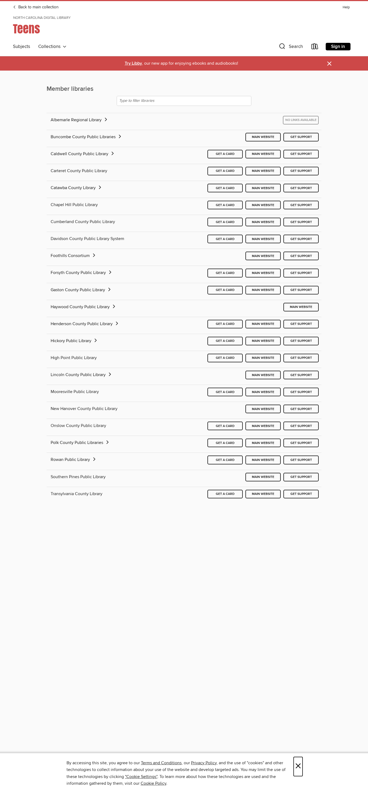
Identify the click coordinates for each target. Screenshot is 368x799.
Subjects (21, 47)
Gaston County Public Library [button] (78, 290)
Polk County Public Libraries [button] (77, 442)
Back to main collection (37, 7)
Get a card (225, 154)
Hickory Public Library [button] (71, 340)
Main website (263, 137)
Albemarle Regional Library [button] (77, 120)
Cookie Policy (153, 783)
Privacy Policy (204, 763)
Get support (301, 137)
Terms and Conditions (161, 763)
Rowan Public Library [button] (71, 459)
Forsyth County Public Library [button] (79, 272)
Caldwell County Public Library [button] (80, 154)
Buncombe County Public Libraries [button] (84, 137)
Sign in (338, 47)
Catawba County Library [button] (74, 187)
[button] (290, 47)
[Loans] (315, 47)
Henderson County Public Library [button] (82, 323)
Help (346, 7)
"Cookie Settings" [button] (141, 776)
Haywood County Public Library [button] (81, 307)
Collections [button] (50, 47)
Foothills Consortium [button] (71, 255)
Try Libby (133, 63)
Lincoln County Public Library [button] (79, 374)
